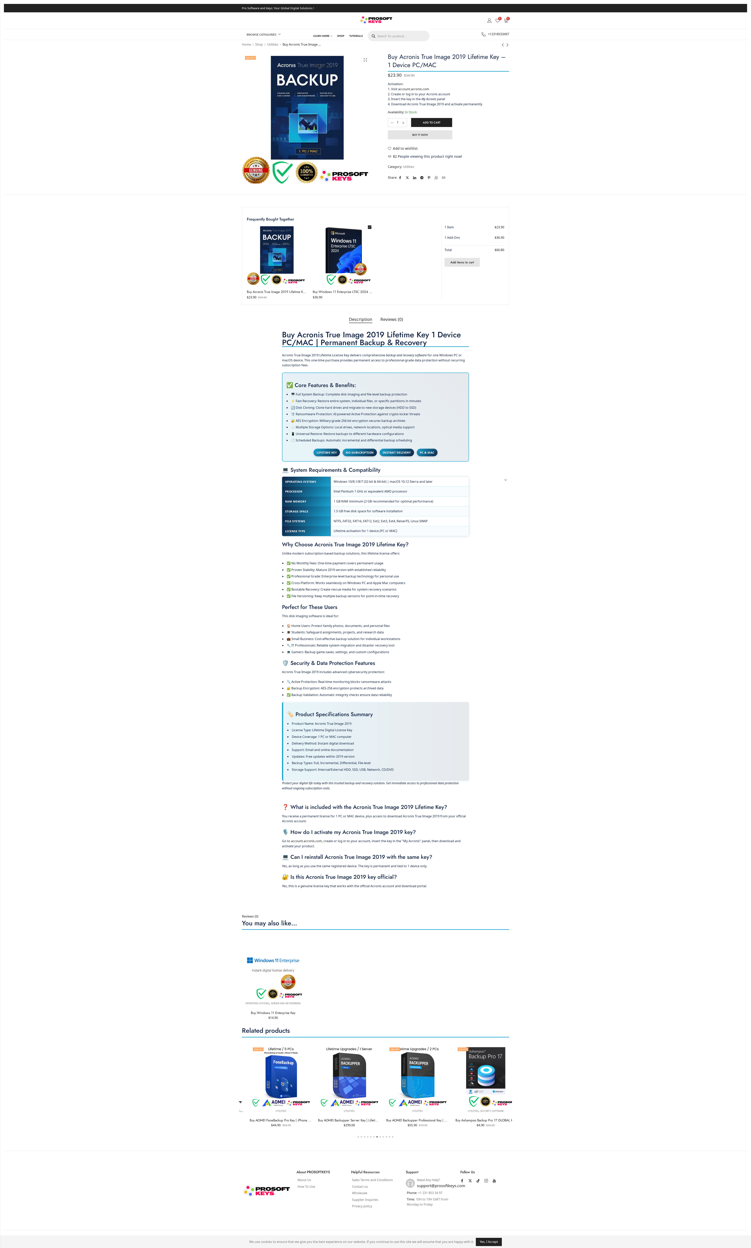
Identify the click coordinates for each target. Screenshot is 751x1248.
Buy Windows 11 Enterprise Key (273, 1012)
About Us (304, 1180)
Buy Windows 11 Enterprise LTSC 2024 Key (343, 291)
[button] (358, 1136)
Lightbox (365, 60)
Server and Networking (286, 1003)
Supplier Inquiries (365, 1200)
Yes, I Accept (489, 1242)
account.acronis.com (413, 89)
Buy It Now (420, 135)
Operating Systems (257, 1003)
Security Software (347, 1111)
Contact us (360, 1186)
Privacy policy (362, 1206)
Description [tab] (360, 319)
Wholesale (359, 1193)
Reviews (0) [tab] (391, 319)
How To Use (306, 1186)
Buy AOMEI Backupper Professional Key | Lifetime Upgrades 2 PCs (288, 1120)
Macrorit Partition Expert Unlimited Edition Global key (415, 1120)
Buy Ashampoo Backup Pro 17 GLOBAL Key (341, 1120)
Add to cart (431, 122)
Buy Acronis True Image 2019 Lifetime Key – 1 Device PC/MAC (292, 291)
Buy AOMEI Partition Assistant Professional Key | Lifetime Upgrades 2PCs (497, 1120)
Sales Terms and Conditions (372, 1180)
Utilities (408, 167)
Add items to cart (462, 262)
